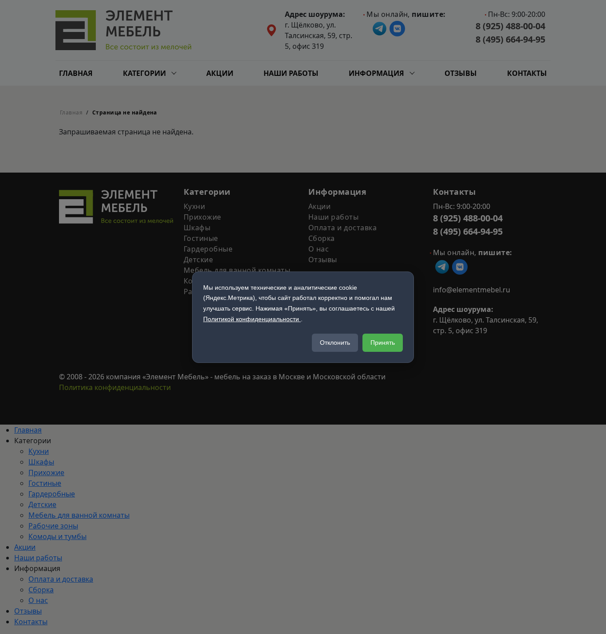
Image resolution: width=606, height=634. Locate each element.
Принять (382, 342)
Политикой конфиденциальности (252, 319)
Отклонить (335, 342)
